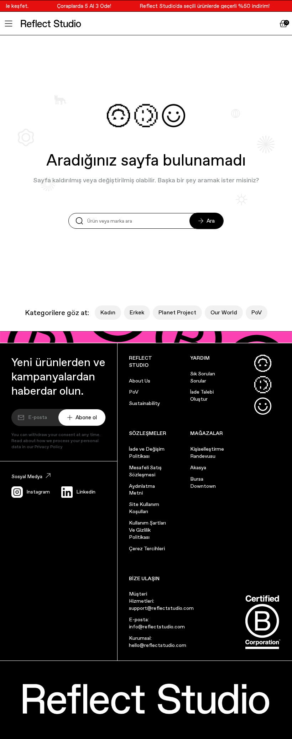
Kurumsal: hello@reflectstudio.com (157, 641)
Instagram (38, 492)
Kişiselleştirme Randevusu (207, 452)
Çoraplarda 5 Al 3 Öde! (81, 6)
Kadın (107, 312)
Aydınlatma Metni (142, 489)
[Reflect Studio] (51, 23)
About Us (139, 381)
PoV (256, 312)
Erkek (137, 312)
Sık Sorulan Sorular (202, 377)
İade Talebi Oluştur (202, 395)
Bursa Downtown (203, 482)
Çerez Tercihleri (147, 548)
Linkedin (85, 492)
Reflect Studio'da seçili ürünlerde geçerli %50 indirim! (202, 6)
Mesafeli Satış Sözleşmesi (145, 471)
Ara (211, 220)
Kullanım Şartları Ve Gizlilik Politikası (147, 530)
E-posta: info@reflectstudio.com (157, 623)
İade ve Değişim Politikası (147, 452)
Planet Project (177, 312)
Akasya (198, 467)
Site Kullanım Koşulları (144, 508)
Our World (223, 312)
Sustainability (144, 403)
